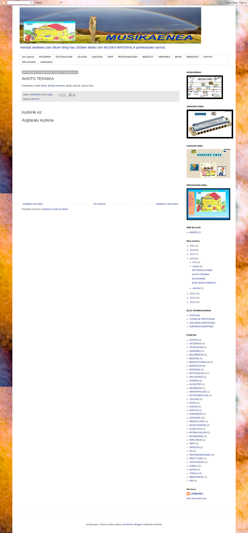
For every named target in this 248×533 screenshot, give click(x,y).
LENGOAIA (97, 57)
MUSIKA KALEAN (198, 432)
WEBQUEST (192, 57)
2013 (193, 302)
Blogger (138, 524)
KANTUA (208, 57)
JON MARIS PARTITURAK (202, 323)
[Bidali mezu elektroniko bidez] (60, 95)
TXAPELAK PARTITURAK (202, 319)
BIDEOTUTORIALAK (199, 362)
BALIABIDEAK (196, 354)
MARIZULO (195, 232)
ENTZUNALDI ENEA (202, 270)
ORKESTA (194, 447)
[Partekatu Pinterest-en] (74, 95)
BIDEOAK (194, 358)
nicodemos (127, 524)
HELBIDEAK (195, 388)
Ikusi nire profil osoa (196, 498)
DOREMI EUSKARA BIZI (201, 326)
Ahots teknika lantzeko (53, 85)
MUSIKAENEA (196, 436)
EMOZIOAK (195, 369)
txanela (193, 469)
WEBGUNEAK (196, 477)
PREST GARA (196, 458)
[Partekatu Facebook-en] (70, 95)
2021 (193, 246)
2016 (193, 258)
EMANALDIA (195, 366)
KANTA (192, 403)
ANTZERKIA (45, 57)
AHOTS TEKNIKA (200, 274)
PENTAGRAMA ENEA (200, 455)
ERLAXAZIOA (29, 62)
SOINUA (193, 466)
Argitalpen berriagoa (33, 204)
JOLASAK (82, 57)
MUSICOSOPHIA (197, 425)
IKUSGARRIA (199, 278)
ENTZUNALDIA (197, 373)
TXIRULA (194, 473)
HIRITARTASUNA (198, 392)
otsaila (196, 266)
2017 (193, 254)
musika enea (195, 429)
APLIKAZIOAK (196, 347)
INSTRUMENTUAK (198, 395)
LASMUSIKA (196, 493)
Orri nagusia (28, 57)
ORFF (110, 57)
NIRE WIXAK (195, 440)
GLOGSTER (195, 384)
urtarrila (196, 288)
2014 (193, 298)
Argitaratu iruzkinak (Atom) (55, 209)
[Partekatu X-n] (67, 95)
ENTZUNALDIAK (64, 57)
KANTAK (193, 406)
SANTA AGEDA (196, 462)
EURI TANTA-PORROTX (204, 283)
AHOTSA (35, 99)
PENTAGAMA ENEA (128, 57)
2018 (193, 250)
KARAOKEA (46, 62)
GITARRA (194, 380)
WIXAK (178, 57)
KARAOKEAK (196, 414)
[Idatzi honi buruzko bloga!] (63, 95)
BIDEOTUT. (148, 57)
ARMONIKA (164, 57)
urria (195, 262)
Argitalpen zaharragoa (167, 204)
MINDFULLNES (197, 421)
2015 (193, 293)
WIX (191, 480)
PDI (191, 451)
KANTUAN (194, 315)
